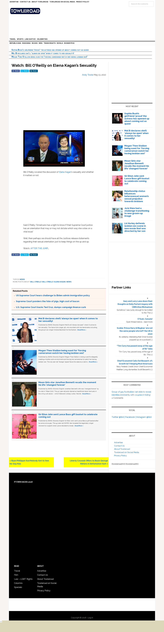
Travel (17, 571)
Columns (18, 583)
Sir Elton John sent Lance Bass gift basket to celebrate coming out (136, 180)
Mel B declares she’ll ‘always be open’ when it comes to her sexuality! (43, 53)
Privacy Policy (120, 455)
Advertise (118, 442)
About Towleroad (122, 449)
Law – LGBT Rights (23, 579)
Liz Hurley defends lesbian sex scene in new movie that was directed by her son (135, 227)
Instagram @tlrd (143, 417)
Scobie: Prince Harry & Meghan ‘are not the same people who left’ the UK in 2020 (134, 331)
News (22, 279)
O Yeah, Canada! (144, 319)
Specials (18, 587)
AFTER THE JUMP (39, 248)
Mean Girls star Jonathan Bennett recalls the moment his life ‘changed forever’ (136, 165)
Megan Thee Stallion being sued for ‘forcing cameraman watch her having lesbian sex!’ (50, 57)
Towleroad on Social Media (126, 452)
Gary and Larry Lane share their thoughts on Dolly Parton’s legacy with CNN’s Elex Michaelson (134, 304)
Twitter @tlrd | (118, 417)
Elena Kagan (65, 172)
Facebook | (130, 417)
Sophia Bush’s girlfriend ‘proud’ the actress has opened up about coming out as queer (50, 50)
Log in (90, 618)
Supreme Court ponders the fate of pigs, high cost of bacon (47, 301)
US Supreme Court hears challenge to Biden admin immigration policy (53, 295)
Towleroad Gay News (82, 11)
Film (16, 575)
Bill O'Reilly (36, 282)
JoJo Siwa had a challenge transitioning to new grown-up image (136, 212)
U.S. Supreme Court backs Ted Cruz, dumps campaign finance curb (51, 307)
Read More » (82, 330)
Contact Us (119, 446)
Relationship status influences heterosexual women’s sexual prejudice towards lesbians (136, 196)
